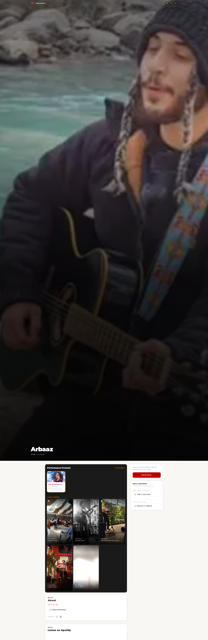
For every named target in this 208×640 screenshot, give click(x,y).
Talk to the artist (144, 494)
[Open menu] (175, 3)
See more (51, 605)
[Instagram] (57, 617)
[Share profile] (167, 3)
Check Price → (146, 475)
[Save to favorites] (171, 3)
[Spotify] (61, 617)
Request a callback (144, 506)
